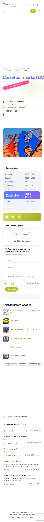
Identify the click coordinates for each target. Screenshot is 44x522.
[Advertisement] (22, 39)
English (30, 517)
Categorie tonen (23, 364)
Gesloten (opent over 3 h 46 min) (17, 84)
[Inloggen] (29, 5)
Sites (20, 514)
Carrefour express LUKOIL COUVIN (23, 330)
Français (24, 517)
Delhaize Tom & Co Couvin (20, 338)
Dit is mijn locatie (23, 241)
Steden (25, 514)
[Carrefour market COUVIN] (22, 142)
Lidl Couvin (14, 321)
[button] (38, 5)
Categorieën (13, 514)
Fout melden (10, 206)
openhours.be (28, 512)
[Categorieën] (34, 5)
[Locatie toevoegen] (25, 5)
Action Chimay (15, 347)
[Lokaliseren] (39, 11)
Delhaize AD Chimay (18, 356)
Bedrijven (32, 514)
